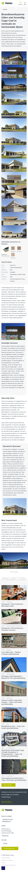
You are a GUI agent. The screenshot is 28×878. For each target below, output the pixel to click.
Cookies (3, 862)
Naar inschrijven (6, 801)
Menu (25, 4)
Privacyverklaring (5, 857)
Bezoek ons (5, 835)
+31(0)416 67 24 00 (7, 819)
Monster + (13, 251)
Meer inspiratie (8, 785)
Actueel (5, 843)
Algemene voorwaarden (7, 860)
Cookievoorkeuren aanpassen (8, 865)
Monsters (20, 4)
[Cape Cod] (5, 250)
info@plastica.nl (6, 821)
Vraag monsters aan (9, 848)
